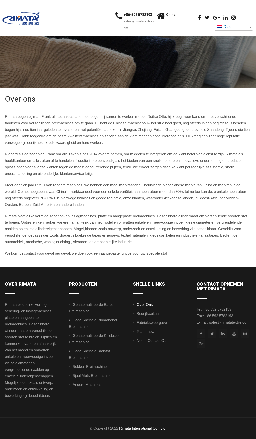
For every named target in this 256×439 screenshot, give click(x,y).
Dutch (228, 26)
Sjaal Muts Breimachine (92, 375)
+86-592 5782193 (138, 15)
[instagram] (234, 17)
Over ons (145, 304)
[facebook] (199, 17)
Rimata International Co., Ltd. (142, 428)
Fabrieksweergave (152, 322)
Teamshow (145, 331)
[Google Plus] (216, 17)
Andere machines (87, 384)
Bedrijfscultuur (148, 313)
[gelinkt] (226, 17)
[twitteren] (207, 17)
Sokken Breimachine (90, 366)
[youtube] (234, 333)
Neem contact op (151, 340)
